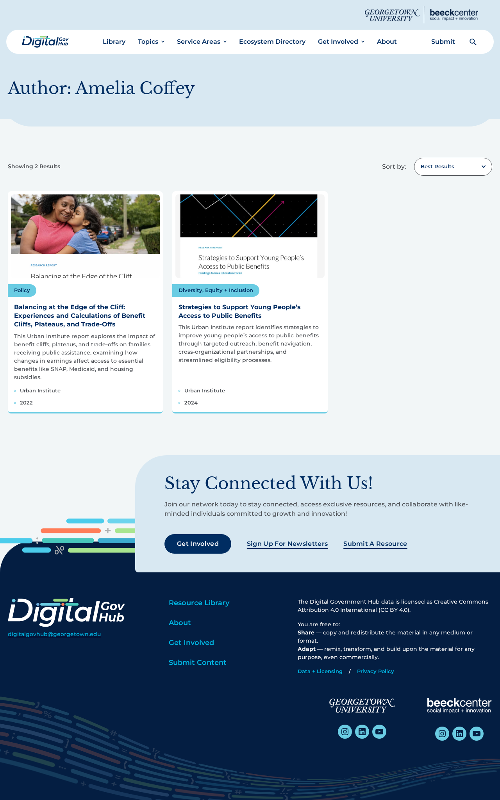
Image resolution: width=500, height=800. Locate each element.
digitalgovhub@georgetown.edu (54, 634)
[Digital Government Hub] (45, 42)
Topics (148, 41)
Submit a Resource (375, 543)
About (387, 41)
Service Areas (198, 41)
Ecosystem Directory (272, 41)
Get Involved (338, 41)
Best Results (437, 166)
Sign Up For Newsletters (287, 543)
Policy (22, 290)
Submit (443, 41)
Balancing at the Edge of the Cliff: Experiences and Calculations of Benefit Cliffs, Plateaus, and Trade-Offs (79, 315)
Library (114, 41)
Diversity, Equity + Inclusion (216, 290)
